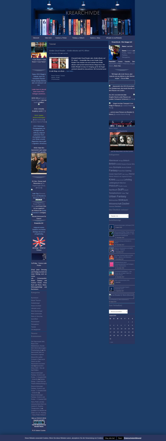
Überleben (118, 206)
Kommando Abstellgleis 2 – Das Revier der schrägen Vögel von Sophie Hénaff (123, 273)
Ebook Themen (55, 75)
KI (127, 176)
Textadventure (115, 193)
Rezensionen (35, 321)
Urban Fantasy (117, 196)
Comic (118, 164)
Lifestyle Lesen (36, 308)
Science (129, 50)
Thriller (123, 193)
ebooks (53, 77)
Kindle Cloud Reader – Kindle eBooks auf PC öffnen (69, 51)
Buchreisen (34, 298)
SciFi (121, 189)
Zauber (125, 203)
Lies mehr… (70, 71)
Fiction (124, 53)
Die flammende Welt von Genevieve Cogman (38, 352)
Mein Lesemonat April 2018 (122, 280)
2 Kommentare (55, 79)
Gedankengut (35, 303)
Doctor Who (131, 164)
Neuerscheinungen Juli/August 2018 (124, 225)
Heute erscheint (36, 306)
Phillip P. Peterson (123, 63)
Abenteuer (113, 160)
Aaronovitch (112, 63)
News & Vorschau (36, 316)
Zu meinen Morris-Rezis (121, 114)
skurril (126, 190)
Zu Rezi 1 (41, 198)
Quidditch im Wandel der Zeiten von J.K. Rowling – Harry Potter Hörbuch (38, 413)
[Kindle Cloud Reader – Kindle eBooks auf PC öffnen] (58, 68)
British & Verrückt (38, 120)
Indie (120, 176)
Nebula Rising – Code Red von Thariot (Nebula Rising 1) (39, 381)
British (112, 163)
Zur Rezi (131, 99)
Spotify (36, 102)
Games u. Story (95, 38)
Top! (127, 193)
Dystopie (117, 167)
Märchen (123, 183)
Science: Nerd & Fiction (39, 122)
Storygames (35, 324)
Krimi (112, 179)
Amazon (39, 188)
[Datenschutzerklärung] (132, 438)
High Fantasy (125, 174)
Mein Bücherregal (36, 311)
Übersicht (36, 38)
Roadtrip (125, 186)
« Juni (111, 342)
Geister (111, 174)
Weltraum (123, 200)
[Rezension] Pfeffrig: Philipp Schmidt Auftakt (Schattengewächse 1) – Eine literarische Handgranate (124, 233)
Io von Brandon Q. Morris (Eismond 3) (119, 299)
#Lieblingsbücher (122, 131)
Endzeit (128, 167)
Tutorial (63, 75)
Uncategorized (35, 329)
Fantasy (113, 170)
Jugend (124, 176)
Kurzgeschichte (119, 180)
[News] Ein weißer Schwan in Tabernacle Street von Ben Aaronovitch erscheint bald (38, 361)
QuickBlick (34, 319)
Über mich (48, 38)
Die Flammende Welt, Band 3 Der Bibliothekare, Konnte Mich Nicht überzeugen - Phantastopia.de (38, 346)
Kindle (58, 77)
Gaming (128, 171)
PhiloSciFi (113, 186)
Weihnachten (113, 200)
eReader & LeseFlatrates (114, 38)
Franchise (121, 171)
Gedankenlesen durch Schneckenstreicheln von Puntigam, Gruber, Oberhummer (124, 264)
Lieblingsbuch (114, 183)
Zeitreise (111, 206)
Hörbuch (116, 176)
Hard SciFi (118, 174)
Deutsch (124, 164)
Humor (111, 176)
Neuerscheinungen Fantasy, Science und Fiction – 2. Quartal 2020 (38, 397)
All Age (121, 160)
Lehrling (128, 179)
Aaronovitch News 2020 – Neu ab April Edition (37, 368)
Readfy (121, 186)
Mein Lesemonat (36, 313)
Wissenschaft (115, 203)
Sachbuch (113, 190)
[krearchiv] (83, 17)
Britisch (126, 160)
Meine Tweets (113, 128)
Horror (132, 174)
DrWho (111, 167)
